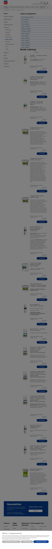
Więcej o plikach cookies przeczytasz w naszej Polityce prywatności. (16, 538)
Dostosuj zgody (27, 541)
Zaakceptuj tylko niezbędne (11, 541)
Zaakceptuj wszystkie (41, 541)
